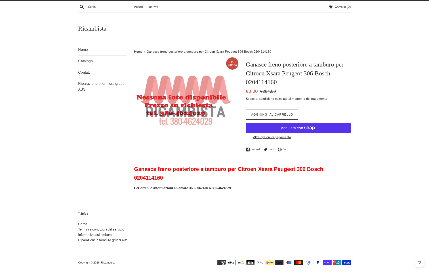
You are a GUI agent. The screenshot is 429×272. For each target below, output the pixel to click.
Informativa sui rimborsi (95, 235)
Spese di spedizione (260, 98)
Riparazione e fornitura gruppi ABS (101, 86)
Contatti (84, 72)
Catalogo (85, 61)
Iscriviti (153, 6)
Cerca (82, 224)
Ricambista (92, 28)
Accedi (138, 6)
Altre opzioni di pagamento (272, 137)
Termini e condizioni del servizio (101, 229)
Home (83, 50)
